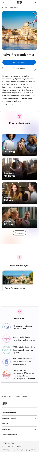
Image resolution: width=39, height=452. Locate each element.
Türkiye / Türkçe (9, 443)
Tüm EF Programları (11, 7)
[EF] (19, 2)
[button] (3, 2)
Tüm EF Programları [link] (14, 396)
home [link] (4, 396)
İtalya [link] (25, 396)
